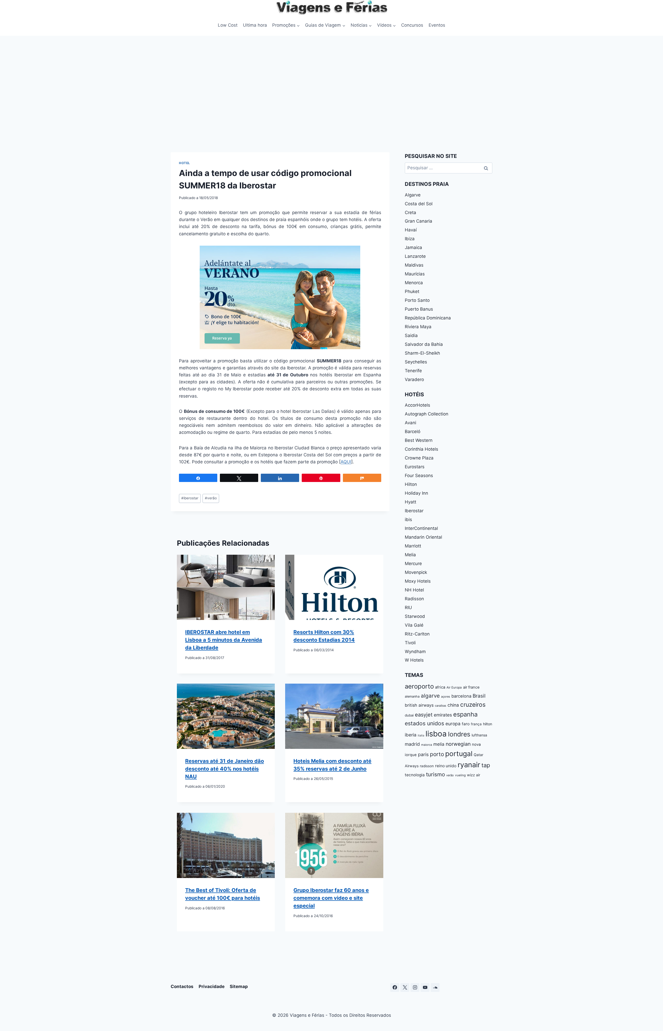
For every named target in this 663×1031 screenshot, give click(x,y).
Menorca (414, 282)
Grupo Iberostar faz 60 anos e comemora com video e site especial (331, 898)
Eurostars (414, 466)
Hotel (184, 163)
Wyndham (415, 651)
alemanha (412, 696)
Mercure (413, 563)
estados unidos (424, 723)
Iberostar (414, 510)
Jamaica (413, 247)
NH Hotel (414, 590)
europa (452, 723)
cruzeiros (473, 704)
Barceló (412, 431)
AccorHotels (417, 405)
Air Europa (454, 687)
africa (440, 687)
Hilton (411, 484)
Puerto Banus (419, 309)
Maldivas (414, 265)
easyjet (424, 715)
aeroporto (419, 686)
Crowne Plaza (419, 457)
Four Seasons (419, 475)
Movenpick (416, 572)
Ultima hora (255, 25)
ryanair (469, 765)
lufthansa (479, 735)
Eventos (437, 25)
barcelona (461, 696)
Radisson (414, 598)
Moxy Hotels (418, 581)
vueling (460, 775)
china (453, 705)
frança (476, 724)
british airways (419, 705)
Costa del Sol (419, 203)
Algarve (413, 195)
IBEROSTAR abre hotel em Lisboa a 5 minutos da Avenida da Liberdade (223, 640)
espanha (465, 714)
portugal (458, 753)
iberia (410, 734)
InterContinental (421, 528)
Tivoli (410, 642)
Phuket (412, 291)
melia (438, 744)
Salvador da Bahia (424, 344)
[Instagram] (414, 987)
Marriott (413, 546)
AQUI (346, 461)
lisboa (436, 733)
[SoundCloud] (435, 987)
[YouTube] (425, 987)
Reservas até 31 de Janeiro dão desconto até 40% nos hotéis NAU (224, 769)
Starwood (415, 616)
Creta (410, 212)
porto (437, 754)
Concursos (412, 25)
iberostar (189, 498)
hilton (487, 724)
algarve (430, 695)
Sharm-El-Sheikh (422, 353)
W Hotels (414, 660)
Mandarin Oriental (423, 537)
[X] (404, 987)
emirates (443, 715)
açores (445, 696)
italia (421, 735)
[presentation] (226, 587)
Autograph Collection (426, 413)
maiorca (426, 745)
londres (459, 734)
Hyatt (410, 501)
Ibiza (410, 238)
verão (211, 498)
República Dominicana (428, 317)
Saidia (411, 335)
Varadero (414, 379)
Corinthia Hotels (421, 449)
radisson (427, 766)
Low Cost (227, 25)
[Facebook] (394, 987)
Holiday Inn (416, 493)
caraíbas (440, 705)
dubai (409, 715)
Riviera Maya (418, 326)
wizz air (473, 775)
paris (423, 754)
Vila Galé (414, 625)
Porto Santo (417, 300)
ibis (408, 519)
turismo (435, 774)
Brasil (479, 696)
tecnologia (415, 774)
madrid (412, 744)
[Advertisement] (331, 92)
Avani (410, 422)
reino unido (445, 765)
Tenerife (413, 370)
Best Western (419, 440)
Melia (410, 554)
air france (471, 687)
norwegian (458, 744)
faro (466, 723)
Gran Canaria (418, 221)
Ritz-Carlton (417, 634)
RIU (408, 607)
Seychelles (416, 361)
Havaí (411, 229)
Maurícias (415, 273)
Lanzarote (415, 256)
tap (485, 765)
